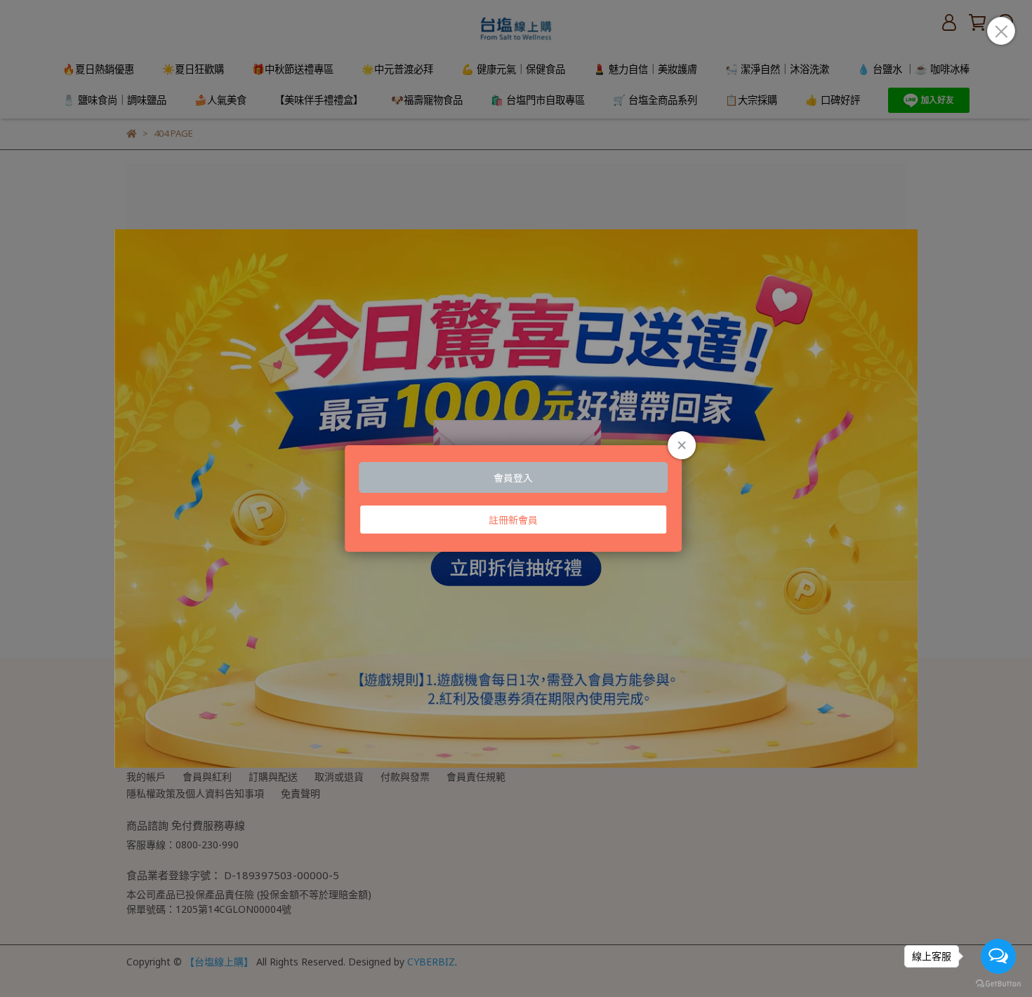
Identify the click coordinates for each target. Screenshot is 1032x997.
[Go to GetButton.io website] (998, 983)
